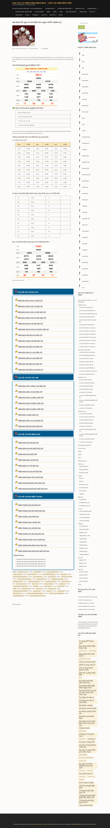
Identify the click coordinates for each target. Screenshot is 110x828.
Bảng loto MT (83, 560)
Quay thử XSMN (85, 268)
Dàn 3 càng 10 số (66, 581)
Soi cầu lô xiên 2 (86, 773)
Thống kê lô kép (85, 199)
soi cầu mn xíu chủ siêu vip (85, 442)
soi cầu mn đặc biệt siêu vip (86, 420)
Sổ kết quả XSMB (85, 80)
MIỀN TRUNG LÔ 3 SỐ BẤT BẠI (29, 528)
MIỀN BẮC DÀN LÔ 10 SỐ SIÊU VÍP (30, 420)
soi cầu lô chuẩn (90, 770)
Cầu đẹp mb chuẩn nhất (64, 8)
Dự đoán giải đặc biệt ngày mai (20, 591)
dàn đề (14, 588)
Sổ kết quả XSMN (85, 86)
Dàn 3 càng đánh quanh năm (86, 669)
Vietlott (92, 11)
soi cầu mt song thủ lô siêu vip (86, 405)
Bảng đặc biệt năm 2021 (87, 655)
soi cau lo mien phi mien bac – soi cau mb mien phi (41, 3)
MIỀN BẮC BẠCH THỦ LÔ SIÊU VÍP (30, 300)
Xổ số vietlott (84, 99)
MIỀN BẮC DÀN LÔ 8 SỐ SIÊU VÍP (30, 392)
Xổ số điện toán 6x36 (86, 136)
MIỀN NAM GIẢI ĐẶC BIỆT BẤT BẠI (30, 448)
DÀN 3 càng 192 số (87, 665)
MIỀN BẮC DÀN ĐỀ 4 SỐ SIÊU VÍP (30, 346)
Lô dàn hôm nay (36, 591)
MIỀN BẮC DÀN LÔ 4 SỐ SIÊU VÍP (30, 352)
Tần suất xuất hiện (85, 231)
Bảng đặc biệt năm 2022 (57, 579)
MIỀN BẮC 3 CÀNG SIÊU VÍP (28, 415)
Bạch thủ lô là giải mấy (67, 576)
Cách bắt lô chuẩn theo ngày (84, 658)
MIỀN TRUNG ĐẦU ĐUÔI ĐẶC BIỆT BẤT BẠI (33, 551)
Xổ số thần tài (84, 149)
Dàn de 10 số (35, 583)
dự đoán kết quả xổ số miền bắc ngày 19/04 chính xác (31, 561)
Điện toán (19, 15)
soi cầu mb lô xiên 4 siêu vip (86, 364)
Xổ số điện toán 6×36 (84, 505)
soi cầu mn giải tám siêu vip (86, 423)
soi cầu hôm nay (82, 770)
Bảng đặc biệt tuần (17, 581)
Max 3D (83, 118)
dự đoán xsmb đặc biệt (86, 717)
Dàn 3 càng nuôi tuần (21, 583)
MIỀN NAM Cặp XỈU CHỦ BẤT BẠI (30, 471)
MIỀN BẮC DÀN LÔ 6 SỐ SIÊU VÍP (30, 358)
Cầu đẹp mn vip (91, 8)
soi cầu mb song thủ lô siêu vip (87, 374)
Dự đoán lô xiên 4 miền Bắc (86, 701)
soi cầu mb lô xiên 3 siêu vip (86, 361)
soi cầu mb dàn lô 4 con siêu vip (87, 343)
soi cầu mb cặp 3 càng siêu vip (87, 324)
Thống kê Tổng (85, 224)
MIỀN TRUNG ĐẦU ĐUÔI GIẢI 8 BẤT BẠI (32, 545)
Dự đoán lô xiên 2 (86, 697)
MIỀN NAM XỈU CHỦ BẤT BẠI (28, 443)
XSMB (48, 11)
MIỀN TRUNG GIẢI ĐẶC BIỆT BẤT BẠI (31, 511)
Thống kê (35, 15)
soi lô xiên (81, 779)
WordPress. (93, 824)
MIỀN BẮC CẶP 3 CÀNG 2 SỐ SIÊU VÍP (32, 386)
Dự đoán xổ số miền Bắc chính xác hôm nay (87, 723)
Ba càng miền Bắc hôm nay (49, 574)
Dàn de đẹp (35, 586)
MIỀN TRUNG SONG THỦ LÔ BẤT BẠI (31, 539)
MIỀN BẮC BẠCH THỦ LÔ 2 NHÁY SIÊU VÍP (33, 329)
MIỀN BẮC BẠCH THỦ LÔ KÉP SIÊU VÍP (32, 312)
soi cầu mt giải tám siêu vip (86, 389)
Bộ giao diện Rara (76, 824)
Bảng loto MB (83, 566)
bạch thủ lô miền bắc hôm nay (24, 579)
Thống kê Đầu (84, 205)
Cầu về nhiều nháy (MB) (86, 174)
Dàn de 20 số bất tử (48, 583)
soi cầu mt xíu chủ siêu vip (85, 408)
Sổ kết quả (83, 11)
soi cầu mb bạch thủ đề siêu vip (87, 310)
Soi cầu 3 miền (39, 11)
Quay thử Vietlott (85, 281)
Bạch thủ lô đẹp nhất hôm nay (20, 576)
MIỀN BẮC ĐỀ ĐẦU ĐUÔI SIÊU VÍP (30, 426)
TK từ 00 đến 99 (85, 237)
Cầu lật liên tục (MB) (84, 514)
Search (81, 27)
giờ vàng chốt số (82, 731)
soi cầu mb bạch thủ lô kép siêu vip (88, 313)
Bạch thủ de (64, 574)
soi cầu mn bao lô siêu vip (85, 413)
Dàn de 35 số (62, 583)
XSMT (61, 11)
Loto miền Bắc (84, 243)
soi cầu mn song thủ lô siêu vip (86, 439)
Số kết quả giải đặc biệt (87, 786)
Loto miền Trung (85, 256)
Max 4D (83, 124)
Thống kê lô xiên (85, 193)
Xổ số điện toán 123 (85, 143)
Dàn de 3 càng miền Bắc (87, 673)
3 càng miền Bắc (37, 571)
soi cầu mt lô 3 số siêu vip (85, 392)
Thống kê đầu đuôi (85, 180)
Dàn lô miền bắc (52, 588)
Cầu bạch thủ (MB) (85, 155)
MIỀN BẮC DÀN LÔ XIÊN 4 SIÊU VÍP (31, 409)
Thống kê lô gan (85, 187)
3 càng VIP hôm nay (32, 574)
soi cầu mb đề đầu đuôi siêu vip (87, 355)
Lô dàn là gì (48, 591)
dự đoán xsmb (85, 705)
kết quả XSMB (28, 65)
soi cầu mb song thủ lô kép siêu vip (88, 371)
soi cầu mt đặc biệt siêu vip (86, 386)
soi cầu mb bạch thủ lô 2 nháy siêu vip (87, 596)
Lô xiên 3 (91, 739)
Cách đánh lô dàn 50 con (33, 581)
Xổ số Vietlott (82, 490)
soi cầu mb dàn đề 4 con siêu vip (87, 327)
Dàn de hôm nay (48, 586)
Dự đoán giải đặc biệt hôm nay (86, 681)
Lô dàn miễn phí (61, 591)
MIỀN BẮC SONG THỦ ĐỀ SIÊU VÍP (30, 341)
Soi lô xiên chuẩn (86, 782)
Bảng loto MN (83, 563)
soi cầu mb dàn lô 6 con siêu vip (87, 346)
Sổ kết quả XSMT (85, 92)
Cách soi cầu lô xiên (87, 662)
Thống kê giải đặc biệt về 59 (86, 801)
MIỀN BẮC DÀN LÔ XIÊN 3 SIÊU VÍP (31, 403)
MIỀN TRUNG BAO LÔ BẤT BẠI (29, 522)
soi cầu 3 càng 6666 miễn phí (87, 746)
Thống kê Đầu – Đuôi (86, 218)
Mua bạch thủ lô (17, 593)
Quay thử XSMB (85, 262)
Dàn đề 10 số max (26, 588)
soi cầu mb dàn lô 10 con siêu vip (87, 340)
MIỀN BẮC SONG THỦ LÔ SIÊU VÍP (30, 306)
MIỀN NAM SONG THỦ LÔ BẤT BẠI (30, 477)
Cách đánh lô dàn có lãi (50, 581)
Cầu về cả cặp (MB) (85, 168)
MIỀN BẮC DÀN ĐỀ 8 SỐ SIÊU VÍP (30, 364)
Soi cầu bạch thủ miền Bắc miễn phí (35, 593)
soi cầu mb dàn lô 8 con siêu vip (87, 352)
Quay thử (53, 15)
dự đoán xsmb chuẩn (87, 708)
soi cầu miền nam (82, 776)
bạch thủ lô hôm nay (37, 576)
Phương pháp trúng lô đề (24, 11)
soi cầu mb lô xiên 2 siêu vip (86, 358)
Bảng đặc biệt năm (41, 579)
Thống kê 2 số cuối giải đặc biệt (56, 593)
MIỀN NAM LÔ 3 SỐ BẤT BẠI (28, 466)
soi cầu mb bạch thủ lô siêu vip (87, 316)
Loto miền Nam (84, 249)
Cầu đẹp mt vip (79, 8)
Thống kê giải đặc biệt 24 (86, 791)
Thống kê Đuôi (84, 212)
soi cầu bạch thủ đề (82, 760)
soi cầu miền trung (91, 776)
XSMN (54, 11)
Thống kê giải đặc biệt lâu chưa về (37, 595)
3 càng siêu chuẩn (17, 574)
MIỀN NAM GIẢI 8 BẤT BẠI (27, 454)
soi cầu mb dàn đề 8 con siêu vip (87, 334)
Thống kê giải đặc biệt (18, 595)
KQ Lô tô (43, 15)
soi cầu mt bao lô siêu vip (85, 379)
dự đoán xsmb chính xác (87, 712)
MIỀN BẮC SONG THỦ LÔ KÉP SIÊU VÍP (32, 318)
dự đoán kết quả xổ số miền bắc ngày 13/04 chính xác (31, 566)
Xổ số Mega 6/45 (85, 105)
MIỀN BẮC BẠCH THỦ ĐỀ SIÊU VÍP (30, 323)
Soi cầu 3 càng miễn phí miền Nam (87, 751)
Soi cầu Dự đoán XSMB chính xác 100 (86, 766)
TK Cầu (27, 15)
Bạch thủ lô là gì (52, 576)
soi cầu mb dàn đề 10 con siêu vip (87, 337)
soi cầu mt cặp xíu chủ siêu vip (86, 383)
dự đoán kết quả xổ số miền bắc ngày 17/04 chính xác (31, 559)
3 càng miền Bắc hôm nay (52, 571)
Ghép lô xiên (84, 728)
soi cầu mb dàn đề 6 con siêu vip (87, 331)
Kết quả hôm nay (71, 11)
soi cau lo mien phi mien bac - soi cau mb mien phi (26, 48)
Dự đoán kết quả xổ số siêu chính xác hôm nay (87, 692)
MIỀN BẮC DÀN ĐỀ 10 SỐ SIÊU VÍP (30, 369)
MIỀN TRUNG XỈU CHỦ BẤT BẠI (29, 505)
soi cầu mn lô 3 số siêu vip (85, 426)
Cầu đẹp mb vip (49, 8)
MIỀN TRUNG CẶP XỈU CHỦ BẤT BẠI (31, 534)
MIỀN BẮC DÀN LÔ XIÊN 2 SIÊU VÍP (31, 397)
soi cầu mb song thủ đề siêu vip (87, 368)
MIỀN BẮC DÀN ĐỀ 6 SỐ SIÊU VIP (30, 335)
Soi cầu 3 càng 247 (87, 742)
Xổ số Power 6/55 (85, 111)
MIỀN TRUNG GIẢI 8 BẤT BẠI (28, 516)
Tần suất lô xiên (86, 805)
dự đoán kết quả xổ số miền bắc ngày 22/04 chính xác (31, 563)
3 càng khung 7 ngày (22, 571)
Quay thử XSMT (85, 274)
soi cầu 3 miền (83, 754)
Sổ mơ (61, 15)
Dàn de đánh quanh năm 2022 (20, 586)
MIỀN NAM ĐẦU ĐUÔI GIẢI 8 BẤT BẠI (31, 483)
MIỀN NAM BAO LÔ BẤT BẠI (28, 460)
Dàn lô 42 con (39, 588)
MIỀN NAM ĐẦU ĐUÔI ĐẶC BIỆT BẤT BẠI (32, 489)
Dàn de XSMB (61, 586)
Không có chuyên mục (86, 735)
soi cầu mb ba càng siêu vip (86, 307)
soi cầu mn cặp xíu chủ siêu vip (87, 416)
